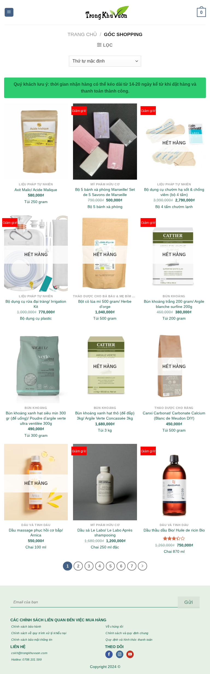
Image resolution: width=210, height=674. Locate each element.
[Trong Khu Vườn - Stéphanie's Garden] (105, 12)
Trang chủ (82, 34)
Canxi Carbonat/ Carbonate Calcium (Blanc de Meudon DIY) (174, 415)
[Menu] (9, 12)
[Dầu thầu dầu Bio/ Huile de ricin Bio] (174, 482)
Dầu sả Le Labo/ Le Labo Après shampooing (104, 533)
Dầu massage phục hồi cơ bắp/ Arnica (36, 533)
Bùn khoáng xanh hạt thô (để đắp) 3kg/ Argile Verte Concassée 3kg (105, 415)
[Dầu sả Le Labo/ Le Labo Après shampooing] (105, 482)
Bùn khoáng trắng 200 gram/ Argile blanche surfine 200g (174, 304)
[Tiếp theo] (142, 566)
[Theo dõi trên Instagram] (119, 654)
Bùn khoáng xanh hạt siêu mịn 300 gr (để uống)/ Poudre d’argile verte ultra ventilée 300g (36, 418)
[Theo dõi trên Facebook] (109, 654)
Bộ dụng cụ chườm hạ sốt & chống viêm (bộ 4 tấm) (174, 192)
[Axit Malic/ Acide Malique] (36, 141)
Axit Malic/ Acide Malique (35, 190)
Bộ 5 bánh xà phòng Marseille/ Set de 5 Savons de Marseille (105, 192)
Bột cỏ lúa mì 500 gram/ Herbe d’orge (105, 304)
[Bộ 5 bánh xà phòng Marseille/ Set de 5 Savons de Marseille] (105, 141)
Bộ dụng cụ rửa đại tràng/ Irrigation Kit (35, 304)
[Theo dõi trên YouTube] (130, 654)
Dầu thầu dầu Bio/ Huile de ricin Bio (174, 530)
